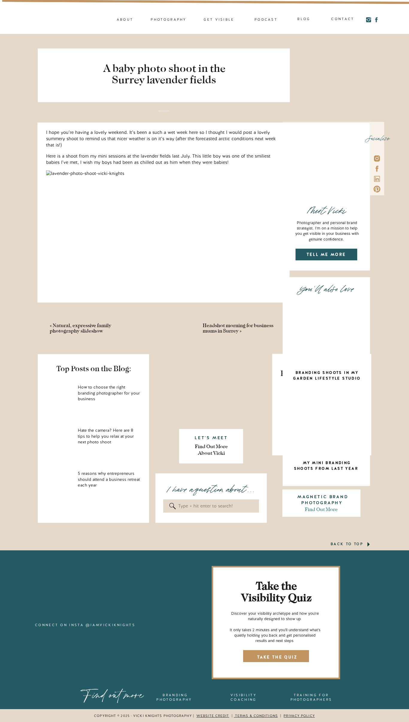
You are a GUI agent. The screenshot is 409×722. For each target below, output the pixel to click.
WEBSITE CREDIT (212, 716)
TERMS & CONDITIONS (256, 716)
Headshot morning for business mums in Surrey (238, 328)
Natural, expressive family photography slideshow (80, 328)
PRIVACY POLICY (299, 716)
